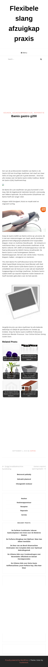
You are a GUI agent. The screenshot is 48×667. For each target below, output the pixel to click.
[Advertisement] (24, 87)
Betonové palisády (24, 474)
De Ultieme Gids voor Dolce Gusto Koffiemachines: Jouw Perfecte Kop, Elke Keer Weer (24, 565)
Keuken (7, 113)
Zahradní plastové (24, 479)
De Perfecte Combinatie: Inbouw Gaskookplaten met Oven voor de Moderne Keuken (24, 532)
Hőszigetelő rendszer (24, 484)
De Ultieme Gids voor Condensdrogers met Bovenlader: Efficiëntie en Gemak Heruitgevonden (24, 556)
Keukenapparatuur (23, 113)
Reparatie (39, 113)
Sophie (33, 451)
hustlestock (24, 662)
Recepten (24, 506)
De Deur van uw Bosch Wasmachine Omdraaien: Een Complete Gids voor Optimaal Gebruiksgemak (24, 547)
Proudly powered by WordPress (17, 660)
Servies (24, 515)
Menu (25, 53)
